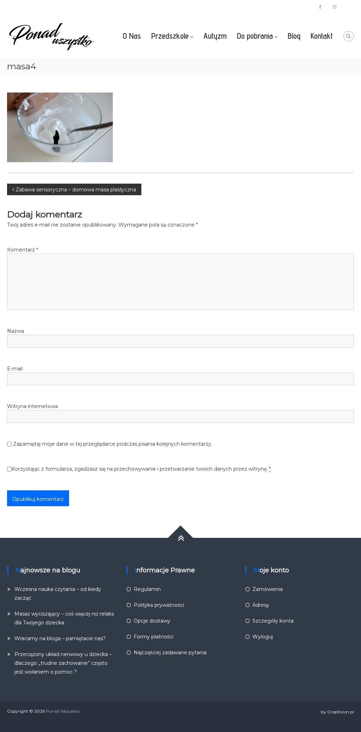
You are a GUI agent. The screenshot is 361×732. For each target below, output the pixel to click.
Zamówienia (267, 589)
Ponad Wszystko (63, 711)
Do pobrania (255, 35)
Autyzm (215, 35)
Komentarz (22, 250)
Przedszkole (170, 35)
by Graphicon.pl (337, 711)
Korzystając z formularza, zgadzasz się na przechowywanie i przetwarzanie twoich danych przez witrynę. (141, 469)
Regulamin (147, 589)
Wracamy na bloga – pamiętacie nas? (60, 638)
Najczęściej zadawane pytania (170, 652)
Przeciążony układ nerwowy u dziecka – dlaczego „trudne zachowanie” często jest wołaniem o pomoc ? (63, 663)
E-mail (15, 368)
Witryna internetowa (32, 406)
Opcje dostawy (152, 621)
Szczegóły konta (273, 621)
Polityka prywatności (159, 605)
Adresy (260, 605)
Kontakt (322, 35)
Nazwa (15, 331)
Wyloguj (262, 637)
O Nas (132, 35)
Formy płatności (153, 637)
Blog (294, 35)
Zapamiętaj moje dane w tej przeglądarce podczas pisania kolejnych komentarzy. (112, 444)
